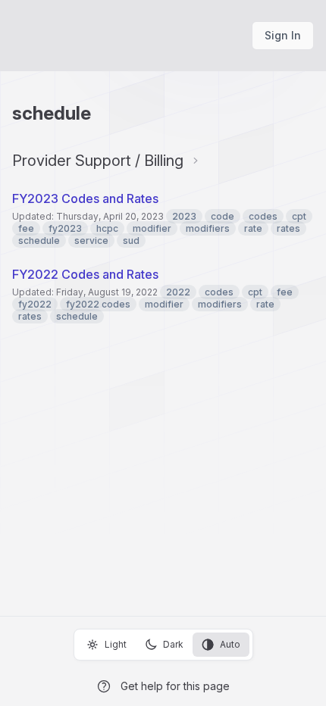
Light (116, 644)
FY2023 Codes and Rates (85, 198)
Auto (230, 644)
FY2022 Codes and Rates (85, 274)
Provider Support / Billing (97, 161)
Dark (173, 644)
